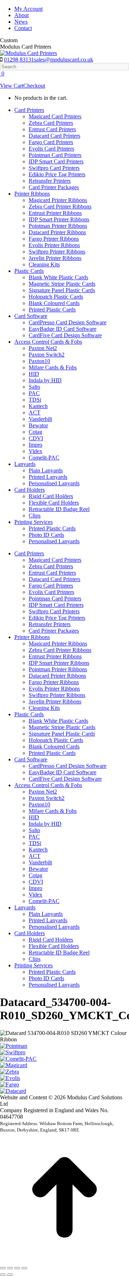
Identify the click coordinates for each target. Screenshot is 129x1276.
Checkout (34, 86)
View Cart (11, 86)
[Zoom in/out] (24, 1268)
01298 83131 (19, 60)
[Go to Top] (64, 1260)
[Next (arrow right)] (10, 1274)
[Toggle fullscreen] (17, 1268)
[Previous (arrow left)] (3, 1274)
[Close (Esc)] (3, 1268)
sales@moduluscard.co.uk (63, 60)
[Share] (10, 1268)
